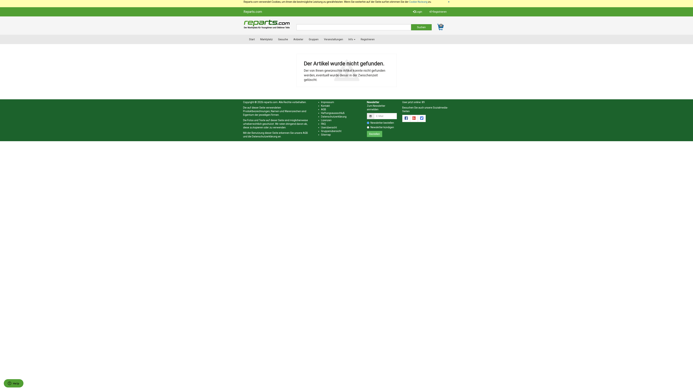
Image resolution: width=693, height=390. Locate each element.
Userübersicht (329, 127)
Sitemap (326, 134)
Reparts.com (253, 12)
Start (252, 39)
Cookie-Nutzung (418, 1)
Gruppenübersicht (331, 131)
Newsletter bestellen (382, 122)
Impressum (327, 102)
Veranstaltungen (333, 39)
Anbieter (298, 39)
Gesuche (283, 39)
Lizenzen (326, 120)
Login (418, 11)
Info (351, 39)
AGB (305, 132)
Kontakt (325, 105)
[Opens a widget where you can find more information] (13, 383)
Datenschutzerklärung (264, 136)
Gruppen (314, 39)
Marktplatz (266, 39)
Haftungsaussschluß (333, 113)
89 (423, 102)
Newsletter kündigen (382, 127)
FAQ (323, 123)
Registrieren (439, 11)
